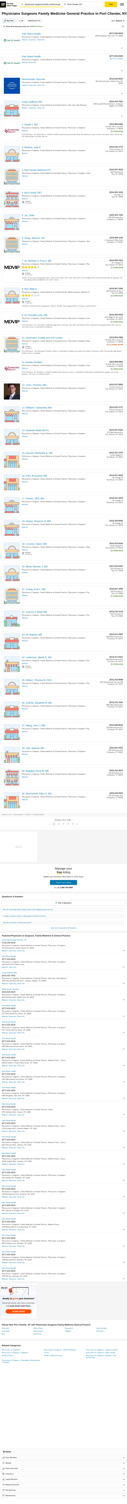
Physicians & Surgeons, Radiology (81, 547)
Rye (3, 1334)
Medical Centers (74, 292)
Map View (10, 21)
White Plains (38, 1328)
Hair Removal (81, 105)
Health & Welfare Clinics (53, 1355)
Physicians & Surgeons (76, 37)
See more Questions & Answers (63, 928)
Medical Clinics (86, 292)
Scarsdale (6, 1331)
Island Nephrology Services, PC (14, 940)
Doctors (28, 814)
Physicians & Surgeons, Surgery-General (83, 173)
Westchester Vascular (33, 79)
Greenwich (69, 1328)
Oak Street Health (31, 33)
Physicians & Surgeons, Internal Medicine (83, 318)
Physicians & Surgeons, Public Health (100, 1353)
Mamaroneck (38, 1331)
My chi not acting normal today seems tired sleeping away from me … (29, 909)
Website (25, 40)
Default (119, 21)
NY (10, 814)
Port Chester (18, 814)
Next (76, 824)
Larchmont (37, 1334)
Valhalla (68, 1331)
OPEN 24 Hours (36, 26)
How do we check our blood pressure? (17, 923)
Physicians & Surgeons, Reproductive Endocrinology (87, 341)
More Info (41, 40)
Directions (32, 40)
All (22, 21)
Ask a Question (65, 903)
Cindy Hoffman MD (32, 102)
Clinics (62, 1060)
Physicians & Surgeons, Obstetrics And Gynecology (101, 1356)
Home (4, 814)
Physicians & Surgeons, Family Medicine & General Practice (44, 37)
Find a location (117, 59)
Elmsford (99, 1331)
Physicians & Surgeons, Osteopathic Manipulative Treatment (21, 1361)
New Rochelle (101, 1328)
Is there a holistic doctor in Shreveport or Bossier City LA (24, 916)
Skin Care (71, 105)
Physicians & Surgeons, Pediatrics (15, 1353)
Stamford (5, 1328)
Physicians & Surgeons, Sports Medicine (83, 241)
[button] (122, 4)
